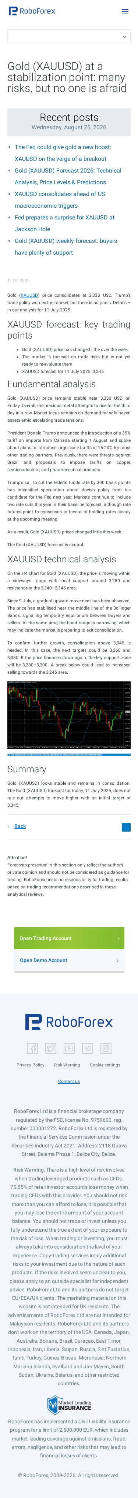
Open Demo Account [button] (43, 960)
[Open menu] (125, 11)
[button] (32, 11)
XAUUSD (29, 295)
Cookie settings (105, 1065)
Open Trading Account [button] (46, 938)
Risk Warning (67, 1065)
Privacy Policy (31, 1065)
